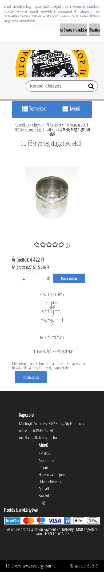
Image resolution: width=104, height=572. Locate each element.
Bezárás (94, 30)
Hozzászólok (31, 377)
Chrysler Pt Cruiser (46, 124)
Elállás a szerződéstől (84, 566)
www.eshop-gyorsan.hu (39, 566)
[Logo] (52, 63)
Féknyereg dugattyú (40, 129)
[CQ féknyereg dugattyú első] (52, 158)
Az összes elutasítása (73, 30)
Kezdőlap (22, 124)
